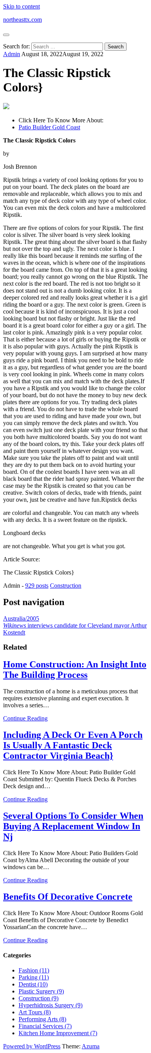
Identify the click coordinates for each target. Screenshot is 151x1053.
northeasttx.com (22, 19)
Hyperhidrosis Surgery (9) (50, 1005)
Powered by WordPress (31, 1046)
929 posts (36, 585)
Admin (11, 54)
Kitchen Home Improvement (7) (58, 1033)
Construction (65, 585)
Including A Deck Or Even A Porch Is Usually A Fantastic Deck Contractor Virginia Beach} (72, 745)
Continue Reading (25, 718)
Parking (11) (34, 977)
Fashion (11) (34, 970)
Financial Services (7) (45, 1026)
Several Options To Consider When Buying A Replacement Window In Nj (73, 826)
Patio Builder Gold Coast (49, 127)
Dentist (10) (33, 984)
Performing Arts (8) (42, 1019)
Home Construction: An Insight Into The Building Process (74, 669)
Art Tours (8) (35, 1012)
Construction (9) (38, 998)
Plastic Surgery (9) (41, 991)
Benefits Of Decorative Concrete (67, 897)
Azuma (91, 1046)
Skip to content (21, 6)
